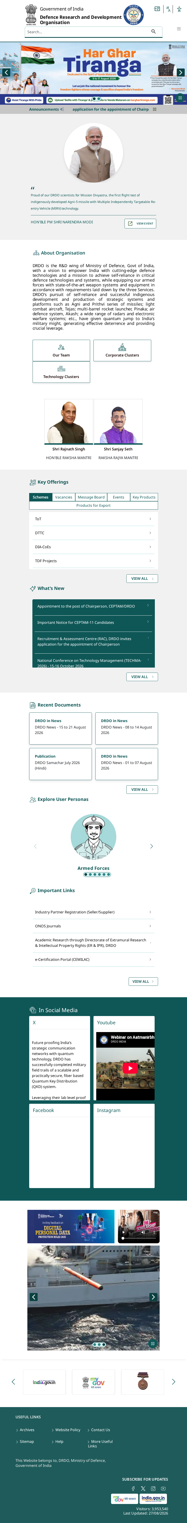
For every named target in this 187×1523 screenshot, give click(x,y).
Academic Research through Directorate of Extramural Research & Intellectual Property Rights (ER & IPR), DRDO (90, 942)
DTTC (39, 532)
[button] (168, 9)
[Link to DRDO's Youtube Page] (163, 1488)
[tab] (40, 497)
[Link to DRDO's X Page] (143, 1488)
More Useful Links (100, 1444)
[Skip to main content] (157, 8)
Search (153, 32)
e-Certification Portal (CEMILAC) (62, 959)
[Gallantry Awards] (142, 1382)
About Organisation (63, 253)
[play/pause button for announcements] (154, 109)
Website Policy (67, 1429)
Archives (27, 1429)
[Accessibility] (179, 9)
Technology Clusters (61, 376)
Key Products (144, 497)
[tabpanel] (93, 548)
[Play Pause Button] (180, 97)
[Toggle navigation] (179, 29)
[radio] (94, 98)
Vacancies (63, 497)
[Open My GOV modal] (125, 1499)
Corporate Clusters (122, 355)
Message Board (91, 497)
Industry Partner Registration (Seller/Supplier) (74, 912)
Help (59, 1441)
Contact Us (100, 1429)
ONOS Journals (48, 926)
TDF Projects (46, 560)
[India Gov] (44, 1382)
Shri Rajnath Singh (68, 449)
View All (140, 981)
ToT (38, 518)
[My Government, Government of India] (93, 1381)
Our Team (61, 355)
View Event (145, 223)
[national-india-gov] (154, 1499)
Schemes (40, 497)
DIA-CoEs (43, 546)
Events (118, 497)
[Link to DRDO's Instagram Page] (153, 1488)
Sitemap (27, 1441)
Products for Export (93, 505)
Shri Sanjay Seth (118, 449)
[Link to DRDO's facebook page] (133, 1488)
